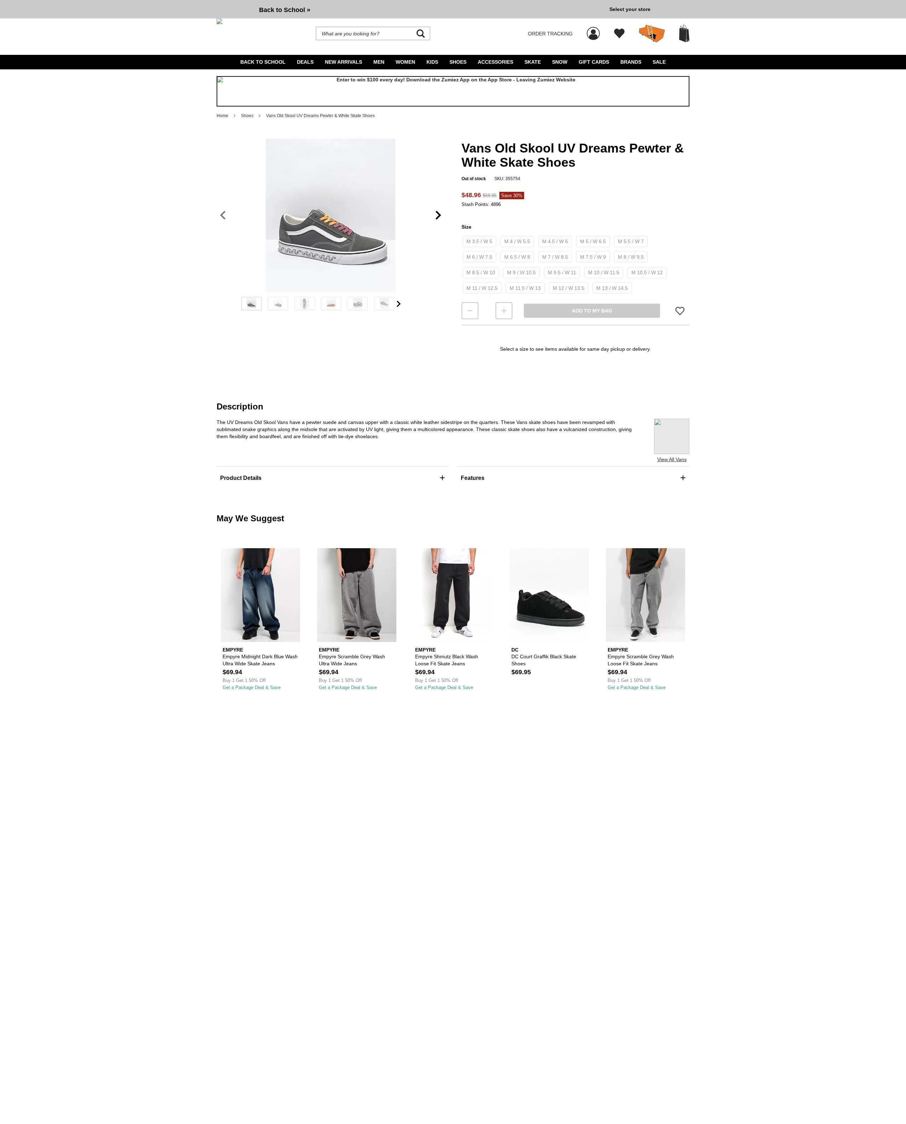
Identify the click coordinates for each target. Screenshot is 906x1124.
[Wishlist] (619, 33)
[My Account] (593, 30)
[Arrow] (398, 303)
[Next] (438, 215)
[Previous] (223, 215)
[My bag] (684, 33)
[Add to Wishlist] (679, 311)
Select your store (629, 9)
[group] (410, 9)
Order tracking (550, 33)
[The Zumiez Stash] (652, 33)
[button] (331, 215)
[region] (331, 226)
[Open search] (421, 33)
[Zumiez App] (453, 91)
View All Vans (672, 459)
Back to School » (284, 9)
